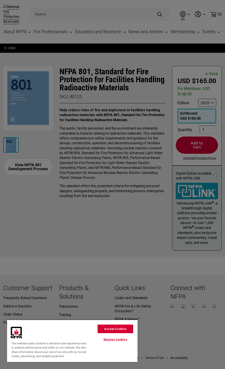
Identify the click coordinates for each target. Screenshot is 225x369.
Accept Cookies (115, 329)
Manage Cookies (115, 339)
